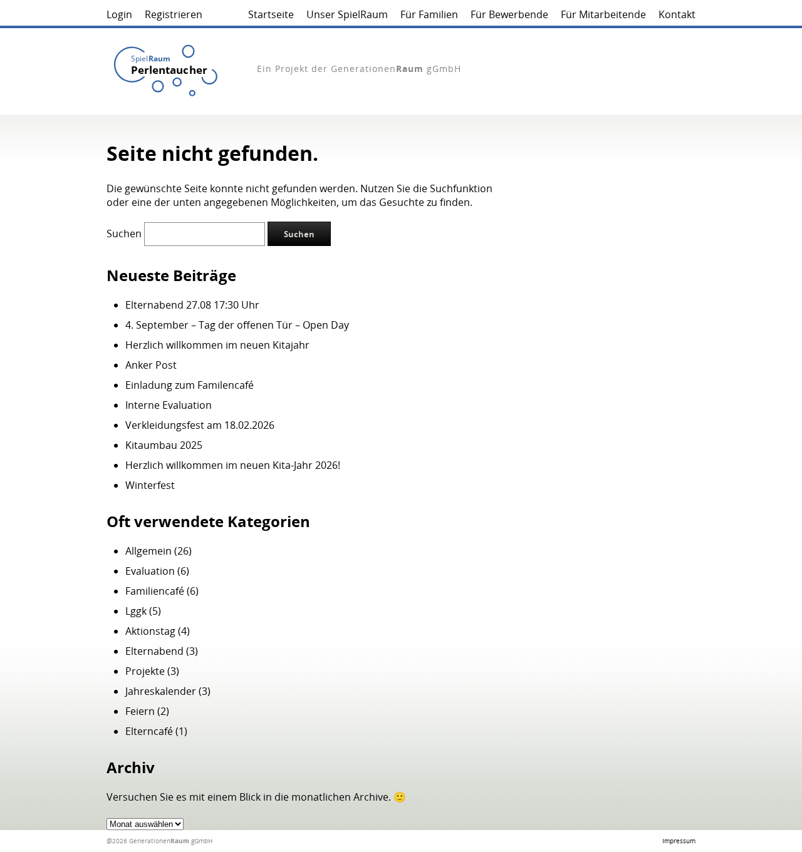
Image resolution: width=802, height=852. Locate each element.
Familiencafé (154, 591)
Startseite (271, 14)
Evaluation (150, 571)
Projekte (145, 671)
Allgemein (148, 551)
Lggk (136, 611)
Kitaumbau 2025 (163, 445)
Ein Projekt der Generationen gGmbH (359, 68)
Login (119, 14)
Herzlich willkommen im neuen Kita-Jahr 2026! (232, 465)
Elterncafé (149, 731)
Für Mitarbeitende (603, 14)
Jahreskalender (160, 691)
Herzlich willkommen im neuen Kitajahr (217, 345)
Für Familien (429, 14)
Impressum (678, 840)
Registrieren (173, 14)
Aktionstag (150, 631)
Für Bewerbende (509, 14)
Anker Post (151, 365)
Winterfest (150, 485)
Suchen (124, 233)
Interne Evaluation (168, 405)
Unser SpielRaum (347, 14)
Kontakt (677, 14)
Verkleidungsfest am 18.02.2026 (199, 425)
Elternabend (154, 651)
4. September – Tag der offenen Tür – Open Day (237, 325)
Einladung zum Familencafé (189, 385)
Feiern (140, 711)
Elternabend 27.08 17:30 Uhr (192, 305)
